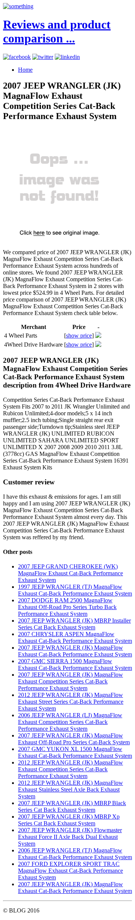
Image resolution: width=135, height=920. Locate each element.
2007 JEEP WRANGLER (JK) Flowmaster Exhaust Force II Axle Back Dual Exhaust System (70, 837)
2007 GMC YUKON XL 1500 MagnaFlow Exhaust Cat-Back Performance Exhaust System (75, 752)
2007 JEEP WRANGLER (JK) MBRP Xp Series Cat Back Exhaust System (69, 819)
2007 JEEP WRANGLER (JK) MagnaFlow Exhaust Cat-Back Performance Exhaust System (75, 651)
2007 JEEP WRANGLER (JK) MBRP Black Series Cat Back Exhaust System (72, 806)
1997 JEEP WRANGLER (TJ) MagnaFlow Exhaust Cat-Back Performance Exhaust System (75, 590)
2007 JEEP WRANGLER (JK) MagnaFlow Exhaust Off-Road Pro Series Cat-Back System (74, 738)
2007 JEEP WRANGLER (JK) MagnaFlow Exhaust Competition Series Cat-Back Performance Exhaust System (70, 681)
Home (25, 69)
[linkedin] (67, 57)
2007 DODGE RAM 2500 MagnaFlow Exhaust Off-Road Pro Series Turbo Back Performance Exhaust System (67, 607)
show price (79, 335)
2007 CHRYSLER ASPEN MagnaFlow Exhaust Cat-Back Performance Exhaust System (75, 637)
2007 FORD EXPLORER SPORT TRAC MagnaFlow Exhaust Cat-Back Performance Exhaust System (70, 871)
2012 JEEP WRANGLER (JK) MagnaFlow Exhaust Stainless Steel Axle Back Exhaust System (70, 789)
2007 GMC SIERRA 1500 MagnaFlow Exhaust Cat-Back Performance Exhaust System (75, 664)
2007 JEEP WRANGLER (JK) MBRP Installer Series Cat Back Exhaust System (74, 623)
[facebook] (17, 57)
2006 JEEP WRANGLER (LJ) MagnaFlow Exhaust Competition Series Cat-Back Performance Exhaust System (70, 722)
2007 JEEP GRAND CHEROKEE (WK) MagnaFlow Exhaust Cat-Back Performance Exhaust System (70, 573)
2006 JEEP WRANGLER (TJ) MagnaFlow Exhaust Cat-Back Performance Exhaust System (75, 853)
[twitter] (42, 57)
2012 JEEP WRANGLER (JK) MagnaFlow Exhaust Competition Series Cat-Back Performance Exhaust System (70, 769)
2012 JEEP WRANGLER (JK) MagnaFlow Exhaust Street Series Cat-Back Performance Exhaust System (70, 702)
